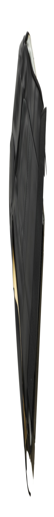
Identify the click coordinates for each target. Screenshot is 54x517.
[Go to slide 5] (3, 227)
